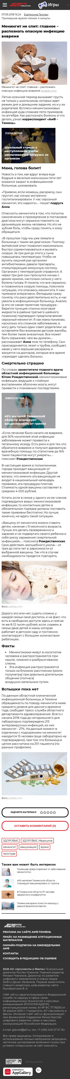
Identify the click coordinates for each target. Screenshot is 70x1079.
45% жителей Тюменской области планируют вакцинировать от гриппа (38, 882)
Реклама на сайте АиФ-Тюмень (27, 932)
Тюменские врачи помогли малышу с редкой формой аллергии (38, 904)
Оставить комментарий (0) (35, 825)
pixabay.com (49, 90)
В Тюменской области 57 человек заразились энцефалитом (36, 893)
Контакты (10, 953)
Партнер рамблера (33, 1062)
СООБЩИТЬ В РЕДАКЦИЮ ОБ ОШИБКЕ (30, 958)
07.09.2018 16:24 (11, 14)
